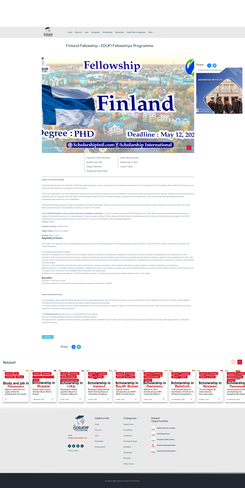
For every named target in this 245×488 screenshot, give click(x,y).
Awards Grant (128, 424)
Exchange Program (130, 441)
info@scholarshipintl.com (77, 438)
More (150, 32)
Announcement (100, 447)
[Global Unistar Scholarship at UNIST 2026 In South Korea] (153, 451)
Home (70, 32)
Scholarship (127, 452)
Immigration (95, 32)
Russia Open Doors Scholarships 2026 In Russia (166, 433)
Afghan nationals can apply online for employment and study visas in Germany (166, 428)
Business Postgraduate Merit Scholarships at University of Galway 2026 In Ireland (166, 445)
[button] (48, 337)
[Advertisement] (57, 13)
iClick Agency (135, 481)
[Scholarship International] (48, 32)
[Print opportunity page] (197, 53)
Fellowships (119, 32)
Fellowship (127, 447)
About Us (78, 32)
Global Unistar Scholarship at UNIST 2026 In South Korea (166, 451)
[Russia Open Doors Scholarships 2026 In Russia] (153, 434)
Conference (127, 436)
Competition (127, 430)
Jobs (86, 32)
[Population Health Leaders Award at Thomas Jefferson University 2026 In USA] (153, 439)
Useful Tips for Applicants (136, 32)
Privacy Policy (73, 451)
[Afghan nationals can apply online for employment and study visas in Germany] (153, 428)
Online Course (128, 464)
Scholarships (107, 32)
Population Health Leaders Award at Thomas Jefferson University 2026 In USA (166, 439)
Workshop (127, 458)
